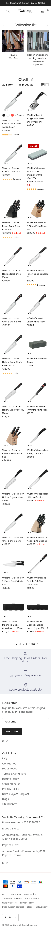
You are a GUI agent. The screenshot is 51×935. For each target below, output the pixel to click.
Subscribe (12, 731)
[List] (47, 85)
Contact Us (9, 763)
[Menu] (3, 11)
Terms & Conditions (14, 773)
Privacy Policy (10, 789)
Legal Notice (9, 768)
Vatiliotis (14, 925)
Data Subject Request (15, 794)
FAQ (4, 758)
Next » (34, 643)
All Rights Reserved (28, 925)
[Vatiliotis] (25, 11)
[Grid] (43, 85)
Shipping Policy (11, 783)
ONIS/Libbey (9, 804)
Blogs (5, 799)
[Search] (9, 11)
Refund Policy (10, 779)
